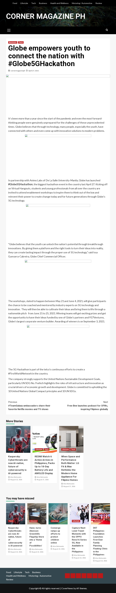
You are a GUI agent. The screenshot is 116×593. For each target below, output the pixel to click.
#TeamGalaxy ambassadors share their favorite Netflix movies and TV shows (29, 406)
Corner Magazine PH (45, 16)
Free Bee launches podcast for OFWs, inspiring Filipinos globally (87, 406)
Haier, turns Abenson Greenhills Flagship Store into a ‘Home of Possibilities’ (36, 537)
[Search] (107, 30)
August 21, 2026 (43, 480)
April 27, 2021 (33, 71)
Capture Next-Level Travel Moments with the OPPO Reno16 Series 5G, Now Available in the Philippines (79, 540)
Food (15, 3)
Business (43, 3)
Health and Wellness (59, 3)
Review (98, 3)
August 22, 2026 (16, 480)
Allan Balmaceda (15, 477)
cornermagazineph (18, 71)
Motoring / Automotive (82, 3)
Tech (33, 3)
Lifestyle (24, 3)
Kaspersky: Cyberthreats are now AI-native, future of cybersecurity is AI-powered (15, 537)
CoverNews (67, 588)
